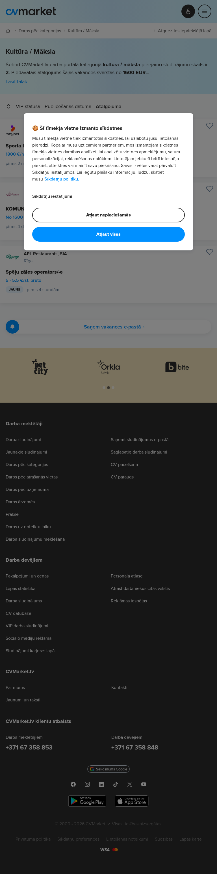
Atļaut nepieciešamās (108, 215)
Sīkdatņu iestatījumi (52, 196)
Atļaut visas (108, 234)
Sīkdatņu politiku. (61, 179)
